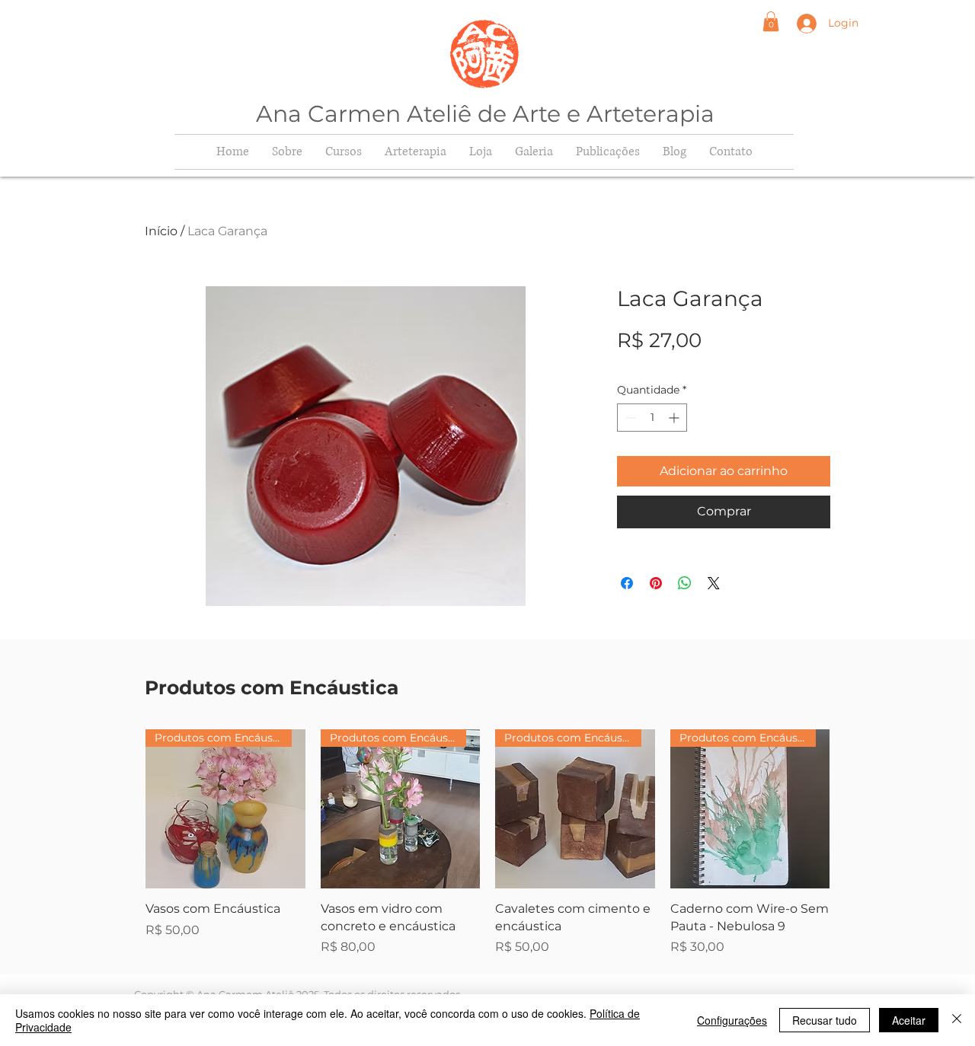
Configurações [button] (732, 1020)
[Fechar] (957, 1020)
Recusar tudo (824, 1020)
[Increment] (675, 417)
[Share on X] (714, 583)
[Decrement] (628, 417)
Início (161, 231)
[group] (487, 843)
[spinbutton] (652, 417)
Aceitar (908, 1020)
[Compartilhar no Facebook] (627, 583)
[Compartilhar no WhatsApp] (685, 583)
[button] (770, 21)
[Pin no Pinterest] (656, 583)
